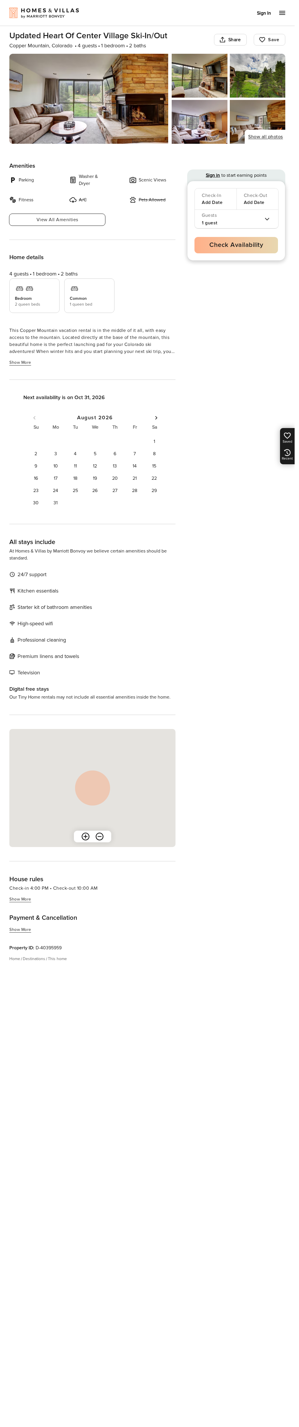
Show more (20, 362)
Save (273, 40)
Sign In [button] (264, 13)
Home (14, 958)
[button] (154, 441)
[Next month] (156, 418)
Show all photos (265, 137)
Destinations (34, 958)
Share (234, 40)
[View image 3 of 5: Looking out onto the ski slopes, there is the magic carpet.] (257, 76)
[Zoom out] (99, 836)
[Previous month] (34, 418)
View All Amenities (57, 220)
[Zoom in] (85, 836)
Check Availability (236, 245)
